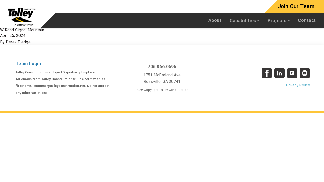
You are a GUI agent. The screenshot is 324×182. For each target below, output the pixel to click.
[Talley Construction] (21, 16)
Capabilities (243, 20)
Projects (277, 20)
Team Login (28, 63)
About (215, 20)
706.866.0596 (162, 66)
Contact (307, 20)
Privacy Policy (298, 85)
